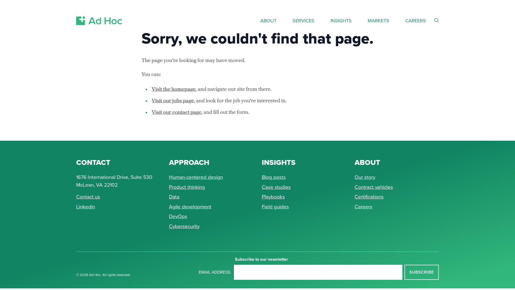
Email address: (215, 272)
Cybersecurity (184, 226)
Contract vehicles (374, 187)
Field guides (275, 207)
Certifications (369, 197)
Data (174, 197)
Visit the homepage (174, 89)
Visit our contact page (176, 112)
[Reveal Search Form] (436, 20)
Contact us (88, 197)
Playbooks (273, 197)
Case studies (276, 187)
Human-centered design (196, 177)
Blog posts (274, 177)
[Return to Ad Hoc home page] (99, 14)
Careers (363, 207)
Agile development (190, 207)
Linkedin (85, 207)
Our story (365, 177)
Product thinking (187, 187)
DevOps (178, 216)
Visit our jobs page (173, 101)
